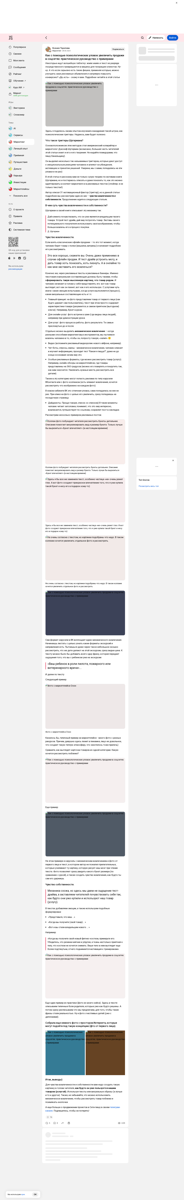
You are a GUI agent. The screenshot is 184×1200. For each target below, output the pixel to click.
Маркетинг (56, 51)
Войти (172, 37)
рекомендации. (15, 269)
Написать (158, 37)
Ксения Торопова (61, 48)
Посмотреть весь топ (149, 486)
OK (35, 1194)
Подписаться (118, 49)
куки (23, 1194)
